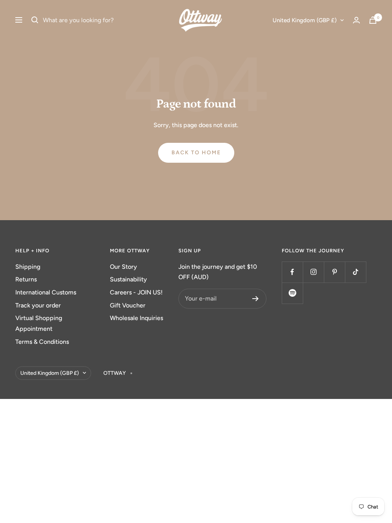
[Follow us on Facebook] (292, 272)
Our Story (123, 266)
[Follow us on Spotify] (292, 293)
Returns (26, 279)
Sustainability (128, 279)
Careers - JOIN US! (136, 292)
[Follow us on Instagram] (313, 272)
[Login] (356, 20)
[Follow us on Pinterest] (334, 272)
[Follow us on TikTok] (355, 272)
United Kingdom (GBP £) (304, 20)
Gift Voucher (127, 305)
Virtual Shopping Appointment (38, 323)
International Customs (45, 292)
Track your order (38, 305)
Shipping (27, 266)
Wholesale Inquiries (136, 318)
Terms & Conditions (42, 341)
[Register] (255, 298)
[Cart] (373, 20)
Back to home (196, 152)
